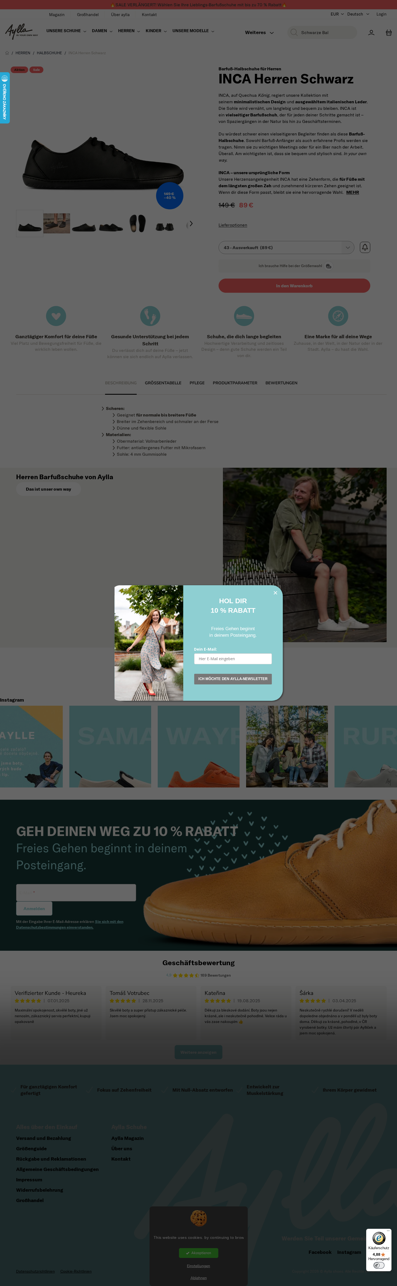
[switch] (379, 1265)
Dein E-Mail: (205, 649)
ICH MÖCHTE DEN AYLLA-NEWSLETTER (232, 679)
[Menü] (388, 1232)
